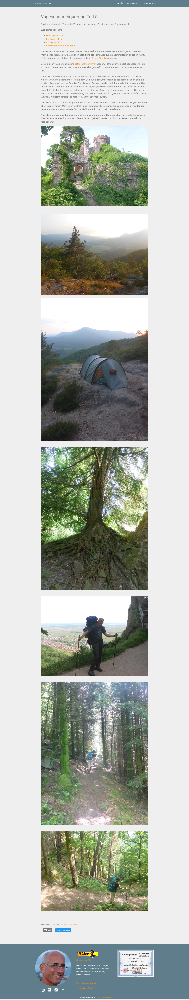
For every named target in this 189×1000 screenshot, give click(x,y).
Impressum (132, 3)
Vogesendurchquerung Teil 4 (60, 45)
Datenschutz (149, 3)
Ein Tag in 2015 (54, 39)
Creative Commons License (103, 997)
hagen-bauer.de (42, 3)
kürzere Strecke (99, 58)
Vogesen (64, 924)
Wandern (73, 924)
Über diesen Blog (84, 960)
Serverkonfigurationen (86, 983)
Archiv (119, 3)
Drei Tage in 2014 (55, 35)
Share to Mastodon (63, 930)
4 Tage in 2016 (53, 42)
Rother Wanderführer (85, 63)
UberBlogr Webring (86, 988)
